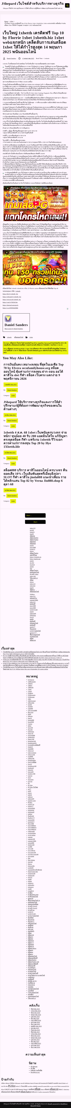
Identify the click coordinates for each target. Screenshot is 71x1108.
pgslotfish (31, 810)
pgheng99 (33, 613)
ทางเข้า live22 (32, 906)
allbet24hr (31, 703)
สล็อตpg (30, 952)
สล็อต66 (32, 536)
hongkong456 (32, 743)
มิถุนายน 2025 (35, 1036)
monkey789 (31, 774)
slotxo (32, 551)
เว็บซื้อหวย (31, 983)
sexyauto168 (32, 852)
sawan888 (31, 843)
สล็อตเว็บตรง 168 (33, 962)
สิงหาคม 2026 (35, 1009)
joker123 (32, 528)
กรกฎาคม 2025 (36, 1034)
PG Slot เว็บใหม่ (33, 787)
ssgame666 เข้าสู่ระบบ (35, 870)
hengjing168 (32, 741)
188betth (30, 687)
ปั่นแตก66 (33, 629)
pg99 (29, 791)
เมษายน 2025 (35, 1039)
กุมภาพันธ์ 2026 (36, 1020)
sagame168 (31, 839)
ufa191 (30, 877)
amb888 (30, 708)
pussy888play (32, 827)
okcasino (31, 779)
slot (31, 568)
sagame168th (34, 600)
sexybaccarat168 (33, 854)
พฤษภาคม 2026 (36, 1015)
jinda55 (32, 532)
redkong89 (31, 831)
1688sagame (32, 682)
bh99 (29, 714)
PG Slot (30, 785)
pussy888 (33, 547)
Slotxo (30, 864)
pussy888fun (32, 825)
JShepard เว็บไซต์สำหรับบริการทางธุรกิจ (32, 4)
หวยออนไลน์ (34, 636)
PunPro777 (31, 818)
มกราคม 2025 (35, 1045)
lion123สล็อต (32, 762)
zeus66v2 (31, 891)
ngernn (30, 776)
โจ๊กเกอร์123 (34, 578)
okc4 (29, 778)
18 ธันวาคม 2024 (10, 415)
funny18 (30, 733)
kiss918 (32, 565)
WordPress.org (35, 1072)
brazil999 (31, 722)
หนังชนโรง (33, 598)
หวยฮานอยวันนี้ (33, 973)
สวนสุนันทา (32, 967)
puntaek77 (31, 822)
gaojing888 (31, 735)
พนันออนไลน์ (32, 923)
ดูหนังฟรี (32, 604)
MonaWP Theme (35, 1106)
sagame (30, 837)
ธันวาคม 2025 (35, 1024)
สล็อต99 (30, 950)
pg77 (29, 789)
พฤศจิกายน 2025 (36, 1026)
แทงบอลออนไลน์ (33, 996)
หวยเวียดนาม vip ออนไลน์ (36, 975)
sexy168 (30, 848)
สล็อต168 (33, 640)
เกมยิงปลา (31, 977)
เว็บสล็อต (31, 991)
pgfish (30, 795)
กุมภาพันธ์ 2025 (36, 1043)
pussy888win (32, 829)
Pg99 (2, 1086)
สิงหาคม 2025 (35, 1032)
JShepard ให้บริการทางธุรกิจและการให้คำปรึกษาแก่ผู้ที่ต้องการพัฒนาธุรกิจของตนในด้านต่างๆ (33, 405)
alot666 (30, 706)
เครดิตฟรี (31, 979)
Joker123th (31, 754)
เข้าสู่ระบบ (34, 1066)
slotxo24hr (31, 866)
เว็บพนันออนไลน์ (33, 989)
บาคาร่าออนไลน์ (35, 631)
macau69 (31, 772)
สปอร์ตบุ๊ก (31, 931)
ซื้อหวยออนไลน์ (35, 635)
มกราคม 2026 (35, 1022)
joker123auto (32, 753)
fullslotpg (33, 615)
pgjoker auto (32, 801)
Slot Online (31, 860)
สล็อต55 (30, 937)
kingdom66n (32, 760)
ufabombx (31, 885)
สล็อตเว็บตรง (34, 538)
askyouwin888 (32, 710)
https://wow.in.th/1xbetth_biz (12, 299)
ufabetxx (30, 883)
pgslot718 (31, 804)
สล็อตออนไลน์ (18, 337)
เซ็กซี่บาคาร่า (32, 981)
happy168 (31, 739)
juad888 (30, 756)
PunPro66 (31, 816)
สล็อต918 (31, 946)
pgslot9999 (31, 808)
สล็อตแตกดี (31, 966)
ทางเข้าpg (31, 910)
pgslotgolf (31, 812)
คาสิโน (30, 893)
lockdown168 (32, 766)
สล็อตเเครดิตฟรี (33, 964)
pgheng (30, 797)
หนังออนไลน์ (34, 623)
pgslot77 (32, 627)
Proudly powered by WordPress (57, 1104)
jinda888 (30, 749)
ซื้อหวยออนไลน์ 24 (34, 900)
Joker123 (31, 751)
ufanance (31, 887)
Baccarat (30, 712)
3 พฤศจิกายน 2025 (11, 384)
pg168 (32, 530)
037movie (31, 680)
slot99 (32, 534)
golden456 (31, 737)
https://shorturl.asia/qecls (10, 305)
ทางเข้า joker (34, 574)
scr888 (30, 847)
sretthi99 (30, 868)
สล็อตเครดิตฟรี (32, 958)
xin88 (30, 889)
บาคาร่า (32, 549)
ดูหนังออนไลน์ (34, 572)
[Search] (67, 6)
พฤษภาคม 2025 (36, 1038)
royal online (31, 835)
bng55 (30, 718)
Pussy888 (31, 824)
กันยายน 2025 (35, 1030)
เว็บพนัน (30, 987)
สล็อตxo (32, 590)
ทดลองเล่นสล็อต (33, 904)
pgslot (32, 545)
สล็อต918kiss (32, 948)
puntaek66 (31, 820)
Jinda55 (30, 747)
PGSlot (30, 802)
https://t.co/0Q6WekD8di (10, 308)
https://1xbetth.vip (35, 557)
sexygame (31, 856)
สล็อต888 (33, 542)
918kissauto (31, 695)
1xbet (16, 66)
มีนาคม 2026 (35, 1018)
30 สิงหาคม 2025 (10, 490)
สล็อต (10, 131)
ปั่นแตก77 (31, 921)
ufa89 (30, 879)
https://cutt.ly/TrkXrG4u (10, 302)
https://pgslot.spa (35, 559)
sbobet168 (31, 845)
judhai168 (31, 758)
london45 (31, 768)
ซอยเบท (30, 898)
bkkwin (30, 716)
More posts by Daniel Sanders (14, 329)
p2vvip (30, 781)
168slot (30, 683)
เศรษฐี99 (31, 994)
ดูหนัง (32, 619)
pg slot (32, 563)
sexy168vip (31, 850)
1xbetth (18, 291)
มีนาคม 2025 (35, 1041)
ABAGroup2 (32, 701)
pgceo (30, 793)
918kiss (32, 594)
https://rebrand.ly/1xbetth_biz (12, 297)
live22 (32, 617)
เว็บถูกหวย (31, 985)
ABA (29, 699)
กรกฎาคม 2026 (36, 1011)
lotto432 (30, 770)
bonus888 (31, 720)
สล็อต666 (31, 941)
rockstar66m (32, 833)
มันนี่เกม (30, 927)
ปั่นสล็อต (31, 918)
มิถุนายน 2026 (35, 1013)
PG (29, 783)
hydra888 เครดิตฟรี (34, 745)
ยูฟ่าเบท (30, 929)
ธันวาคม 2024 (35, 1047)
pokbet (30, 814)
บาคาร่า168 (33, 610)
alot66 (30, 705)
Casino (30, 724)
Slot (29, 858)
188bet (30, 685)
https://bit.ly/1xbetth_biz (10, 294)
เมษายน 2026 (35, 1016)
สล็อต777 (31, 943)
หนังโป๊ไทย (33, 555)
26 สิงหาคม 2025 (10, 452)
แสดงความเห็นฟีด (36, 1070)
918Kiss (30, 693)
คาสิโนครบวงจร (33, 895)
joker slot (33, 576)
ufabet (30, 881)
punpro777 (33, 633)
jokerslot (32, 586)
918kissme (31, 697)
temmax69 (31, 875)
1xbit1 (30, 691)
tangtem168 (31, 873)
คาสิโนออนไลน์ (33, 896)
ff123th (30, 730)
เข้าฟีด (33, 1068)
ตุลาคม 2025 (35, 1028)
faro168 (30, 728)
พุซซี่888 (30, 925)
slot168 (30, 862)
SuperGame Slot (33, 872)
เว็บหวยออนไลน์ (33, 992)
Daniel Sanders (11, 58)
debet (29, 726)
